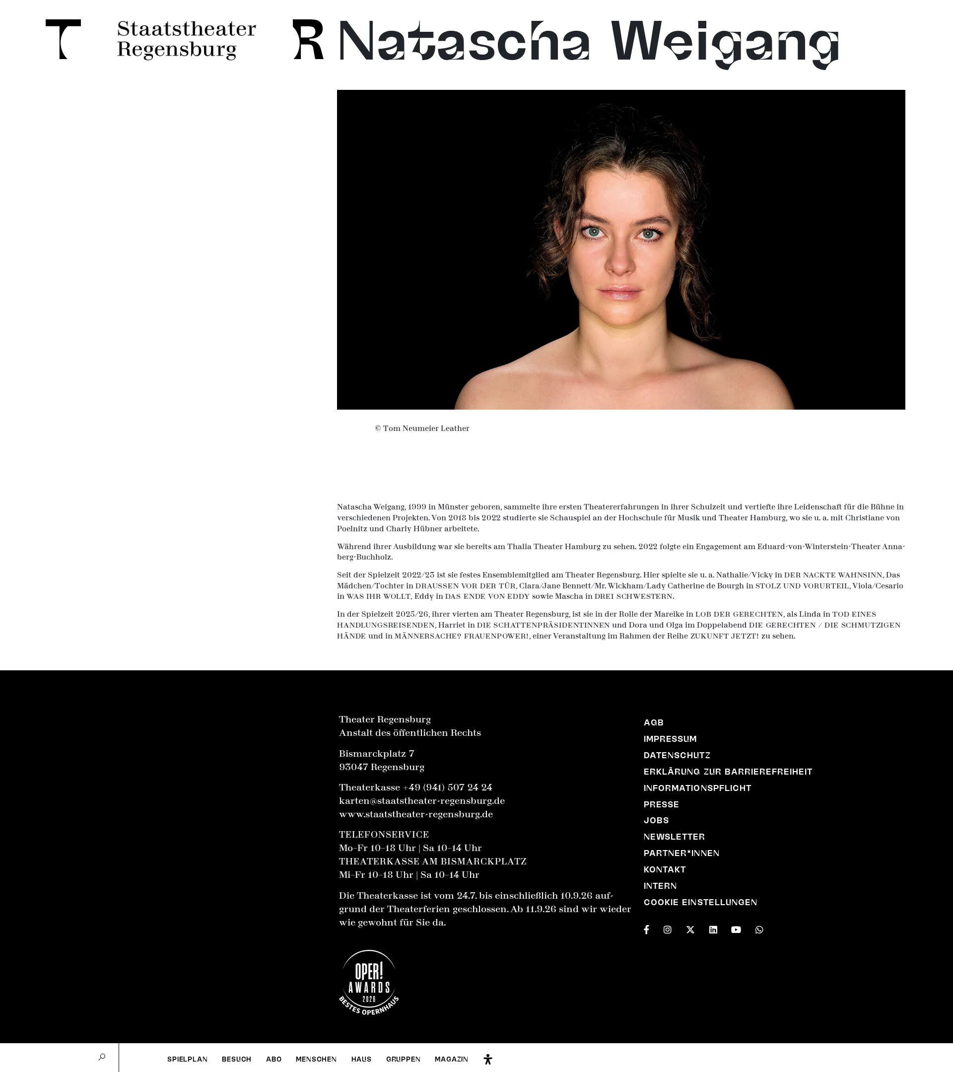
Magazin (452, 1059)
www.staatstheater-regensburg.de (416, 814)
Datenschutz (677, 755)
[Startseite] (58, 39)
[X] (690, 928)
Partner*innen (681, 853)
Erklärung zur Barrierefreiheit (728, 772)
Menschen (316, 1059)
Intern (660, 886)
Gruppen (403, 1059)
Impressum (670, 739)
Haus (361, 1059)
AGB (654, 722)
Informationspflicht (697, 788)
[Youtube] (736, 928)
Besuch (237, 1059)
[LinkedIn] (713, 928)
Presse (662, 804)
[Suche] (101, 1057)
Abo (273, 1059)
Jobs (656, 820)
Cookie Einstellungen (700, 902)
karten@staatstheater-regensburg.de (422, 800)
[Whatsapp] (759, 928)
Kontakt (665, 869)
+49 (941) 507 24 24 (447, 787)
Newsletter (674, 837)
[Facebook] (646, 928)
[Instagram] (668, 928)
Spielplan (187, 1059)
